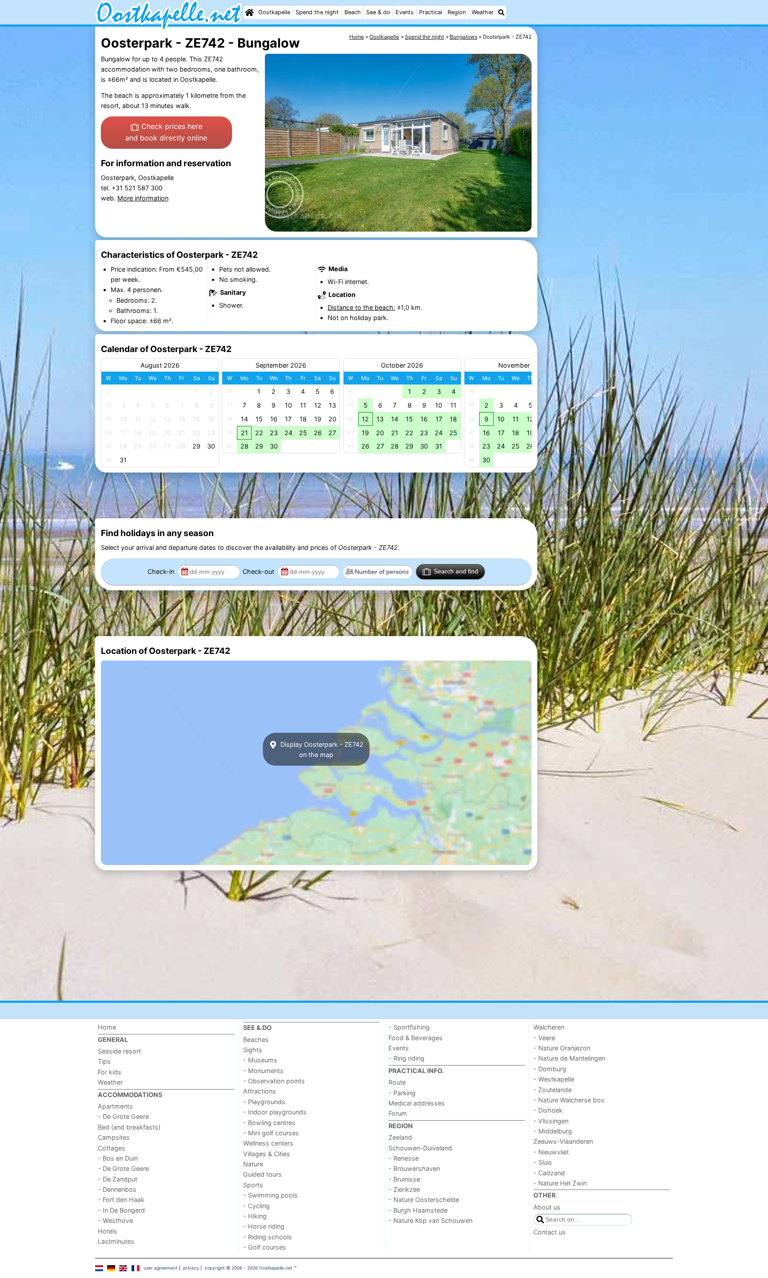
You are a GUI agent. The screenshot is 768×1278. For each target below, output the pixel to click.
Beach (352, 12)
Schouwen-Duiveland (420, 1148)
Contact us (549, 1232)
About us (546, 1207)
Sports (253, 1185)
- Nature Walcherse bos (568, 1100)
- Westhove (115, 1220)
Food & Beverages (415, 1038)
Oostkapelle (274, 12)
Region (457, 12)
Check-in (162, 571)
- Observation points (274, 1081)
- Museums (260, 1060)
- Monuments (263, 1070)
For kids (109, 1072)
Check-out (259, 571)
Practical (430, 12)
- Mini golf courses (271, 1133)
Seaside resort (119, 1051)
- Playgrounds (264, 1102)
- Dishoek (548, 1110)
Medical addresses (416, 1103)
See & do (378, 12)
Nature (253, 1164)
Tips (104, 1061)
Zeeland (400, 1137)
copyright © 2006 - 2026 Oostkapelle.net (248, 1267)
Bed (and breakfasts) (129, 1127)
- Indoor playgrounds (275, 1112)
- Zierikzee (404, 1189)
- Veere (544, 1038)
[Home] (249, 12)
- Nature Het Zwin (560, 1183)
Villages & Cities (266, 1154)
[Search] (501, 12)
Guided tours (262, 1174)
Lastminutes (116, 1241)
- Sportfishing (409, 1027)
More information (142, 198)
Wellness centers (268, 1143)
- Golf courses (264, 1247)
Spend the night (317, 12)
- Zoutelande (552, 1090)
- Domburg (549, 1069)
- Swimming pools (270, 1195)
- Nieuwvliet (551, 1152)
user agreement (161, 1267)
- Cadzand (549, 1173)
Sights (252, 1050)
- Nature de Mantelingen (569, 1058)
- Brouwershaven (414, 1168)
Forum (397, 1113)
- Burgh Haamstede (418, 1210)
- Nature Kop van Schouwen (430, 1220)
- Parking (402, 1093)
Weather (483, 12)
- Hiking (255, 1216)
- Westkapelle (553, 1079)
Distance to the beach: (361, 307)
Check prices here (166, 132)
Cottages (111, 1148)
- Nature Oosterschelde (423, 1199)
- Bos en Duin (118, 1158)
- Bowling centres (269, 1122)
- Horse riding (263, 1226)
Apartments (115, 1106)
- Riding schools (267, 1237)
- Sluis (542, 1162)
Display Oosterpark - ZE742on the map (321, 749)
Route (397, 1082)
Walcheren (548, 1027)
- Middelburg (552, 1131)
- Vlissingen (550, 1121)
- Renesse (403, 1158)
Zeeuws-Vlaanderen (563, 1141)
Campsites (114, 1137)
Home (107, 1027)
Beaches (256, 1039)
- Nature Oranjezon (561, 1048)
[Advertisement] (606, 231)
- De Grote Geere (123, 1116)
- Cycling (256, 1206)
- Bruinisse (404, 1179)
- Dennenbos (117, 1189)
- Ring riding (406, 1058)
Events (405, 12)
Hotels (107, 1231)
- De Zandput (117, 1179)
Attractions (259, 1091)
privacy (191, 1267)
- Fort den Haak (121, 1199)
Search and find (456, 571)
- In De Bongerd (121, 1210)
